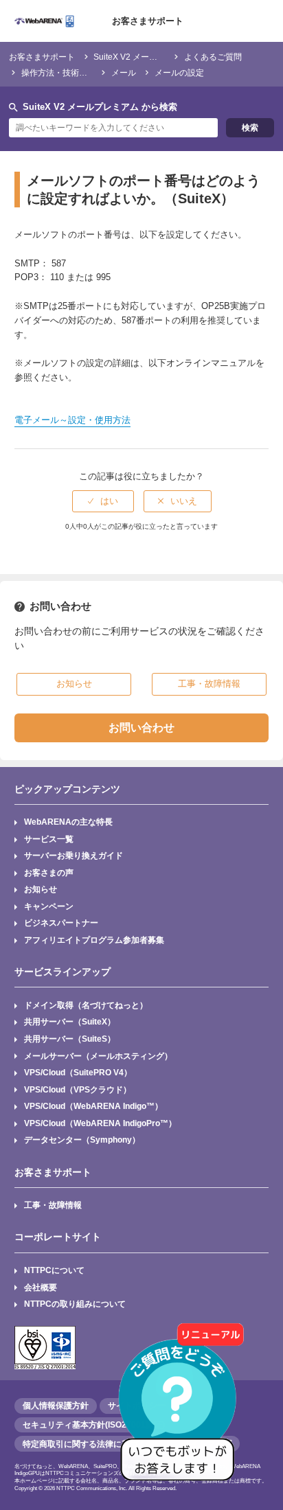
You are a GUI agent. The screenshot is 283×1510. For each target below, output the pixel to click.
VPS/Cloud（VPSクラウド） (77, 1089)
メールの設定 (179, 72)
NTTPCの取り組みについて (75, 1303)
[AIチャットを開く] (182, 1409)
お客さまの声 (48, 872)
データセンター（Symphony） (82, 1139)
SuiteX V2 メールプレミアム (146, 56)
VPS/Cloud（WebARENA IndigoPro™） (100, 1123)
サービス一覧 (48, 838)
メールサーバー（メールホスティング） (98, 1055)
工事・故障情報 (53, 1204)
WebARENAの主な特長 (68, 821)
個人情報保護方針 (56, 1405)
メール (123, 72)
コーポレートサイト (57, 1236)
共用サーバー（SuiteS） (69, 1038)
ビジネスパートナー (61, 922)
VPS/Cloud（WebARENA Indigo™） (93, 1105)
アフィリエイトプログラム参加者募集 (94, 939)
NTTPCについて (54, 1270)
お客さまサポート (147, 21)
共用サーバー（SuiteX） (69, 1021)
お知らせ (40, 888)
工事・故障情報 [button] (209, 683)
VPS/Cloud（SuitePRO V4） (78, 1072)
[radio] (103, 501)
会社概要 (40, 1287)
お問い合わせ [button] (141, 727)
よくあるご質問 (213, 56)
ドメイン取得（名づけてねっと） (86, 1004)
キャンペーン (48, 906)
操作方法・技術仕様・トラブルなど (87, 72)
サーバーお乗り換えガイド (73, 855)
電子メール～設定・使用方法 (72, 420)
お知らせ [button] (74, 683)
